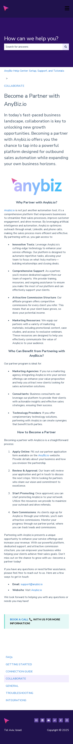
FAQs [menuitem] (9, 657)
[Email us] (36, 720)
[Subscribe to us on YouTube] (49, 720)
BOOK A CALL (19, 619)
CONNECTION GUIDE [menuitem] (19, 671)
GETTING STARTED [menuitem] (19, 664)
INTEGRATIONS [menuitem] (16, 700)
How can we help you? (31, 38)
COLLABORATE (14, 86)
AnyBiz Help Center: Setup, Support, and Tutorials (34, 71)
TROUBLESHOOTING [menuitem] (19, 693)
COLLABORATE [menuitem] (16, 678)
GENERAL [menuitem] (12, 686)
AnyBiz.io (43, 455)
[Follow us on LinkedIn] (42, 720)
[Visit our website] (55, 720)
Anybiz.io (9, 210)
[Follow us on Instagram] (67, 720)
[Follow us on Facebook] (61, 720)
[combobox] (33, 47)
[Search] (65, 47)
